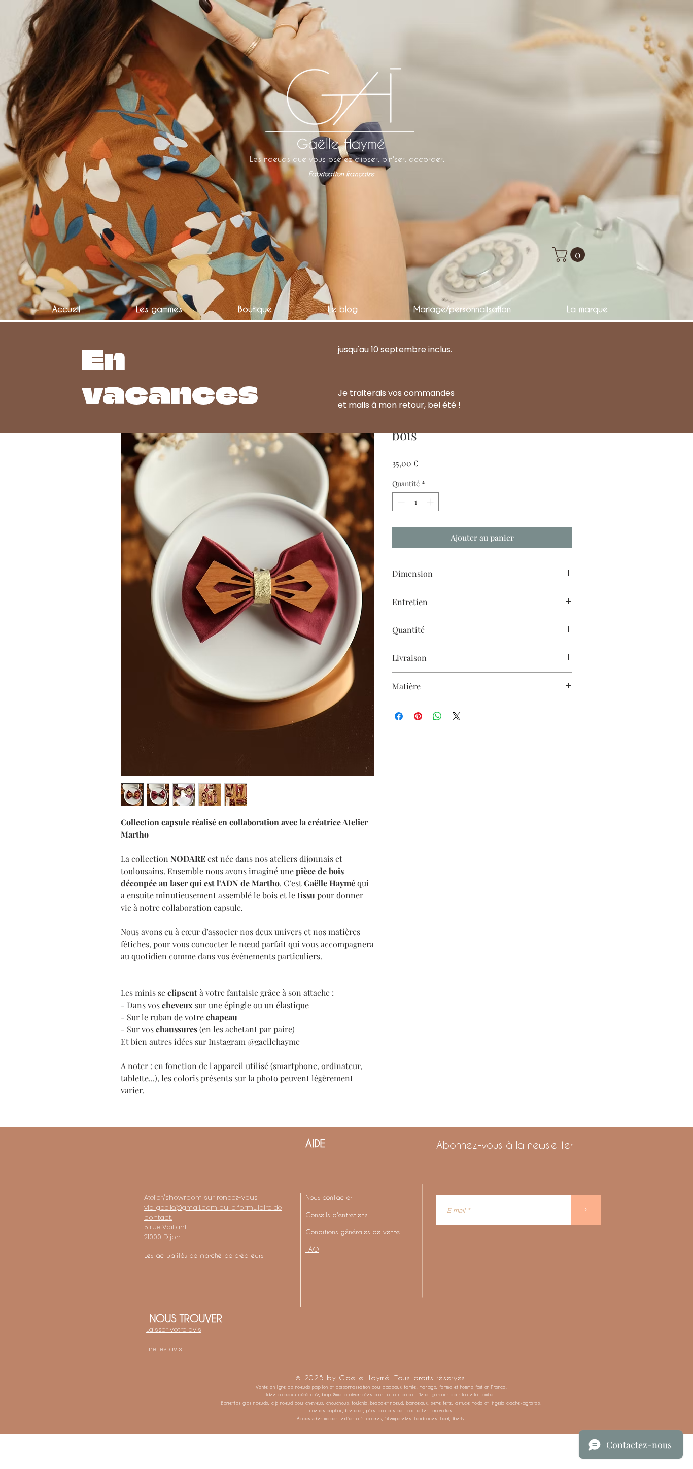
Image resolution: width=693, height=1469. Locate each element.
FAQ (312, 1249)
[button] (570, 254)
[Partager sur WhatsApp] (437, 716)
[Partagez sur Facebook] (399, 716)
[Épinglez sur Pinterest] (418, 716)
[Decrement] (400, 502)
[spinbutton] (415, 502)
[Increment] (431, 502)
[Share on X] (457, 716)
